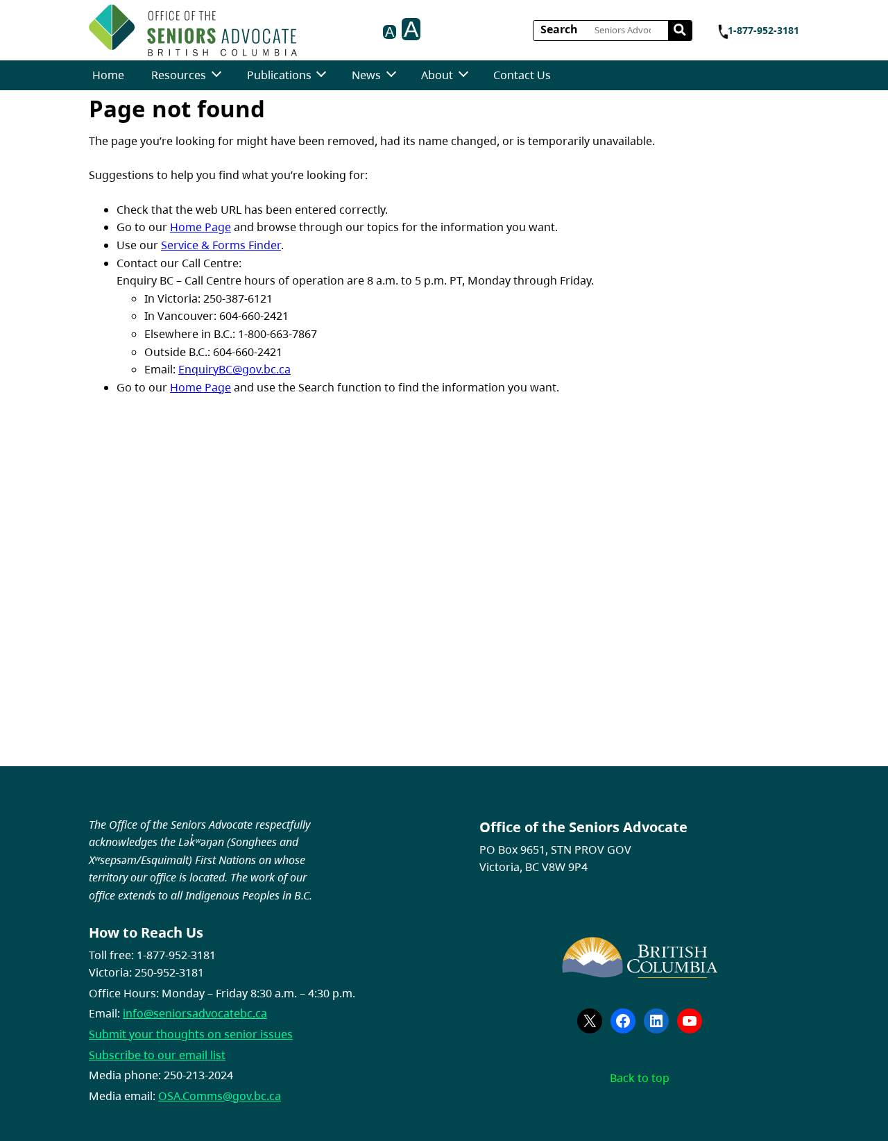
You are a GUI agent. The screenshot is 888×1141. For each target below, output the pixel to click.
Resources (178, 75)
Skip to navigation (302, 26)
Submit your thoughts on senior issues (191, 1034)
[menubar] (321, 75)
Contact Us (522, 75)
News (366, 75)
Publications (279, 75)
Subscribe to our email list (157, 1055)
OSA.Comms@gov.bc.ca (219, 1096)
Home (108, 75)
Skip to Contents (302, 26)
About (437, 75)
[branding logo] (193, 30)
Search (559, 29)
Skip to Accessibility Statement (302, 33)
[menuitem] (108, 75)
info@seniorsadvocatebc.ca (195, 1013)
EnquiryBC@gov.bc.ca (234, 369)
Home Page (200, 227)
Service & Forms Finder (221, 245)
